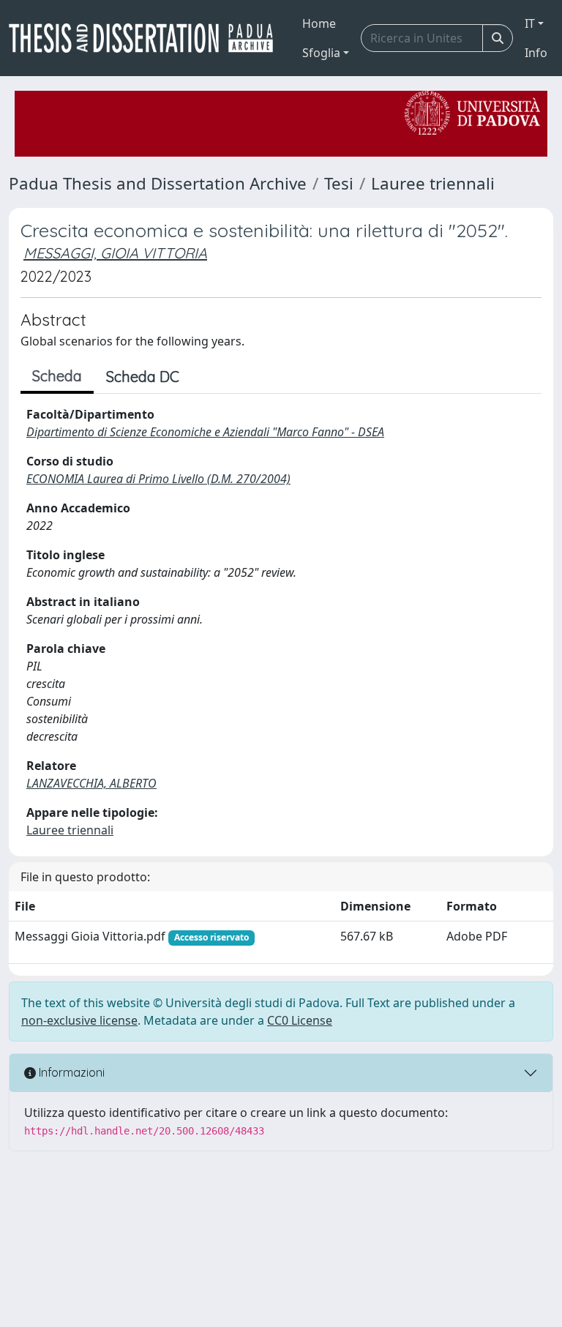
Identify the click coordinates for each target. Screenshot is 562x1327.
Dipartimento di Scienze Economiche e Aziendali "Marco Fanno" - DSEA (205, 432)
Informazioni (70, 1072)
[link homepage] (147, 38)
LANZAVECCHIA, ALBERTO (91, 783)
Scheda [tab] (57, 376)
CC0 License (299, 1020)
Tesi (338, 183)
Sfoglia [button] (321, 53)
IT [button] (530, 23)
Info (536, 53)
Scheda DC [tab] (142, 376)
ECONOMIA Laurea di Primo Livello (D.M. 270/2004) (158, 479)
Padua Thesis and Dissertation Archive (158, 183)
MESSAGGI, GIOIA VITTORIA (115, 253)
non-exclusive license (79, 1020)
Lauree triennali (433, 183)
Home (319, 23)
